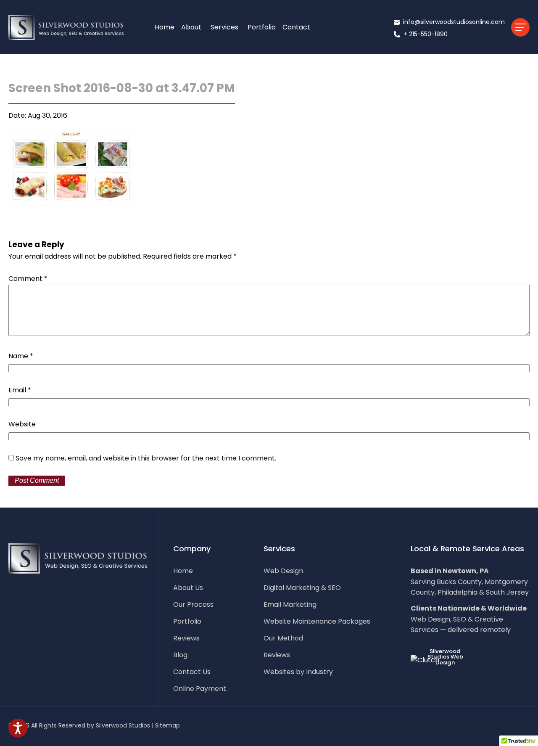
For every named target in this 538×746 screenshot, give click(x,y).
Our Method (283, 638)
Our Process (193, 604)
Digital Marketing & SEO (302, 588)
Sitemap (167, 725)
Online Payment (199, 688)
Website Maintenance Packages (317, 621)
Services (224, 27)
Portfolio (262, 27)
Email (19, 390)
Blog (180, 655)
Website (22, 424)
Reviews (186, 638)
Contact (296, 27)
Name (20, 356)
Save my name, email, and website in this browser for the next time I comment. (146, 458)
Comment (27, 278)
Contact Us (192, 672)
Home (164, 27)
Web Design (283, 571)
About (191, 27)
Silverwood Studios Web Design (445, 656)
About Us (188, 588)
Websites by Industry (298, 672)
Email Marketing (290, 604)
